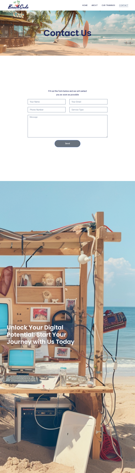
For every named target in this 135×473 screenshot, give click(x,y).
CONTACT (123, 5)
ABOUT (94, 5)
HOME (85, 5)
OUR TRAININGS (108, 5)
